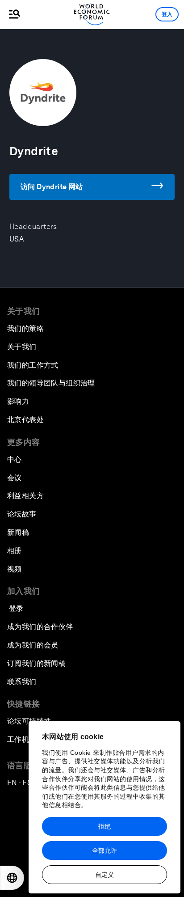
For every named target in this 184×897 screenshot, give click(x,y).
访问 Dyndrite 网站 (52, 186)
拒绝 (104, 826)
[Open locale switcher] (12, 877)
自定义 (104, 874)
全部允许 (104, 850)
